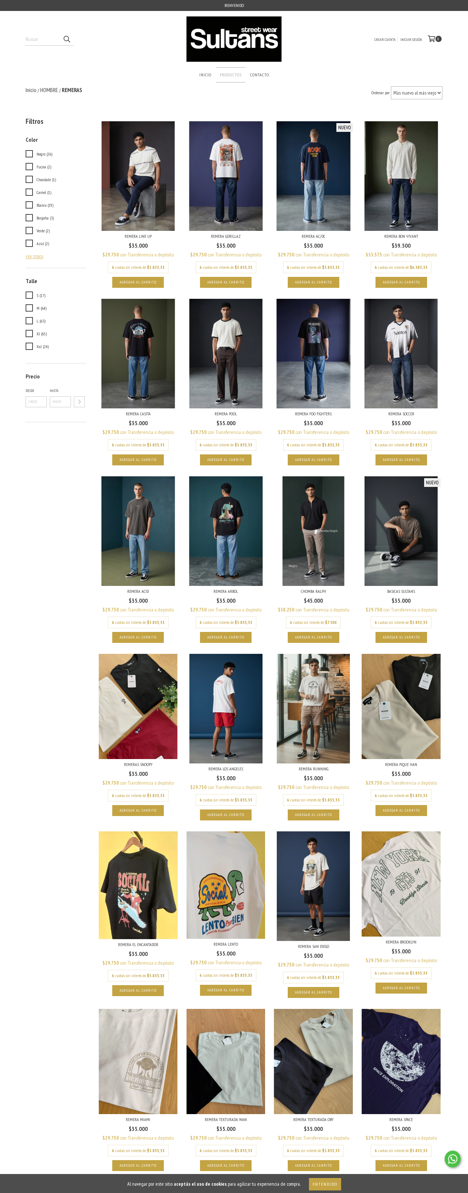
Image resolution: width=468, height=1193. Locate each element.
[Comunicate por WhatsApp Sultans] (453, 1159)
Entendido (325, 1184)
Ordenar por (380, 92)
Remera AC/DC (313, 236)
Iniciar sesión (411, 39)
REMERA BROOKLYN (401, 942)
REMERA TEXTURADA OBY (313, 1119)
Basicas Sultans (401, 591)
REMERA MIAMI (138, 1119)
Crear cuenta (385, 39)
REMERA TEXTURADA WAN (226, 1119)
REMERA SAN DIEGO (313, 946)
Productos (231, 74)
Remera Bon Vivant (401, 236)
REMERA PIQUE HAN (401, 764)
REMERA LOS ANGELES (225, 768)
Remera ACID (138, 591)
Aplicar (79, 401)
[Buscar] (66, 39)
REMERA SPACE (401, 1119)
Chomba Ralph (313, 591)
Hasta (54, 390)
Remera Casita (138, 413)
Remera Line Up (138, 236)
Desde (30, 390)
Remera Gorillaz (226, 236)
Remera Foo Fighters (313, 413)
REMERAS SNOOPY (138, 764)
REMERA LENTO (226, 944)
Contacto (259, 74)
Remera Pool (226, 413)
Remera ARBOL (226, 591)
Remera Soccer (401, 413)
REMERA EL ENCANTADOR (138, 944)
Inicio (205, 74)
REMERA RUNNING (313, 768)
